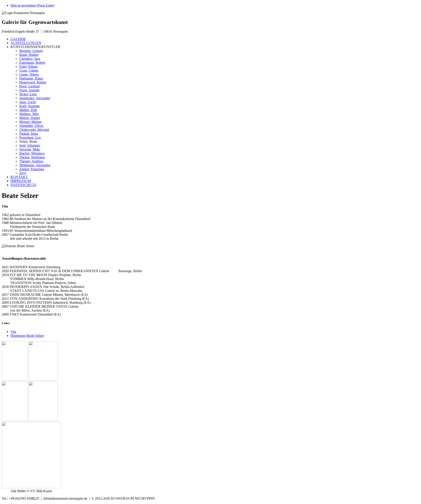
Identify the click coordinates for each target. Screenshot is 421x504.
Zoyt (22, 173)
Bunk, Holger (28, 55)
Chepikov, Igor (29, 58)
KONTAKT (19, 177)
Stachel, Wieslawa (32, 153)
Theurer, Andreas (31, 161)
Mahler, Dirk (28, 110)
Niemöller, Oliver (31, 126)
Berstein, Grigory (31, 51)
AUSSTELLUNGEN (26, 43)
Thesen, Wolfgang (32, 157)
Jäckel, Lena (28, 94)
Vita (13, 332)
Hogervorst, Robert (32, 82)
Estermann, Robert (32, 62)
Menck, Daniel (29, 118)
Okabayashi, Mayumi (34, 129)
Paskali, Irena (28, 133)
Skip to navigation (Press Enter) (32, 5)
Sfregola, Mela (29, 149)
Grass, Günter (29, 70)
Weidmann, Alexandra (34, 165)
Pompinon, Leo (30, 137)
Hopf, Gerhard (29, 86)
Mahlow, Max (29, 114)
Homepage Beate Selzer (27, 335)
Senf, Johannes (29, 145)
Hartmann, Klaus (31, 78)
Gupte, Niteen (29, 74)
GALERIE (18, 39)
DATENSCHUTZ (23, 185)
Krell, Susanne (29, 106)
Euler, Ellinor (28, 66)
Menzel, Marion (30, 122)
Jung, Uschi (27, 102)
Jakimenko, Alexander (34, 98)
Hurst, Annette (29, 90)
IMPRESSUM (21, 181)
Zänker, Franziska (31, 169)
